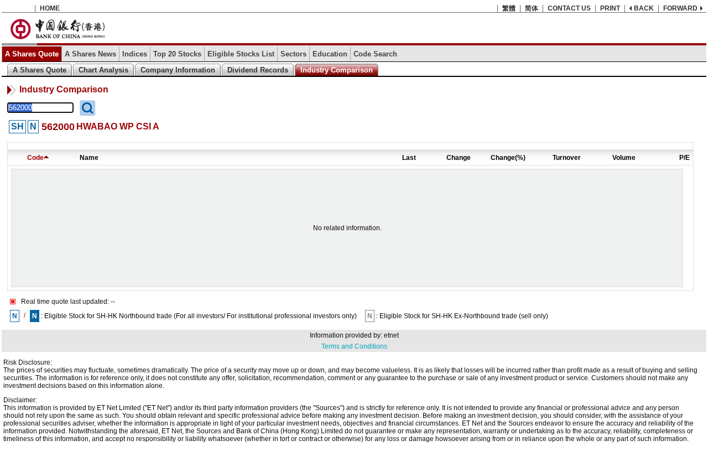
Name (89, 158)
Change (458, 158)
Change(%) (508, 158)
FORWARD (680, 8)
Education (330, 54)
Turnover (567, 158)
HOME (50, 8)
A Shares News (90, 54)
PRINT (610, 8)
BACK (644, 8)
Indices (134, 54)
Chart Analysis (103, 70)
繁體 (509, 8)
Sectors (293, 54)
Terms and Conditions (354, 346)
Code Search (375, 54)
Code (35, 158)
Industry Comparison (336, 70)
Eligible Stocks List (240, 54)
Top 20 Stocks (177, 54)
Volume (624, 158)
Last (409, 158)
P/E (684, 158)
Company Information (177, 70)
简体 (531, 8)
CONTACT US (569, 8)
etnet (391, 335)
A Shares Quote (32, 54)
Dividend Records (257, 70)
